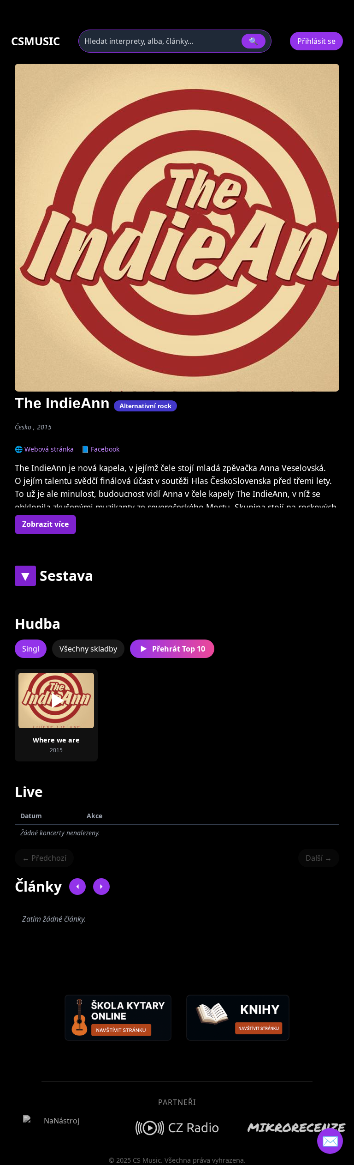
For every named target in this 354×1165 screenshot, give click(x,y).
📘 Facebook (100, 449)
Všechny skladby (88, 649)
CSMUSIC (35, 41)
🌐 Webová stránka (44, 449)
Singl (30, 649)
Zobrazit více (45, 524)
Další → (319, 858)
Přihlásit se (316, 41)
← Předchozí (44, 858)
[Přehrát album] (56, 700)
